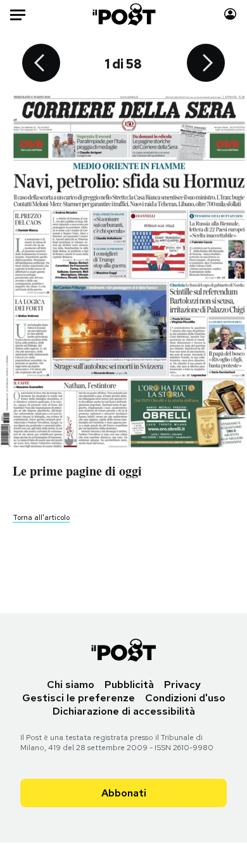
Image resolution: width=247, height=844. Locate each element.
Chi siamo (70, 684)
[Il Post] (123, 14)
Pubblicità (129, 684)
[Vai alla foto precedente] (41, 64)
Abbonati (123, 793)
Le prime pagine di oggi (77, 471)
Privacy (182, 684)
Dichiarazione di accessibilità (124, 711)
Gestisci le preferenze (78, 697)
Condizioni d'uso (185, 697)
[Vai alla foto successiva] (206, 64)
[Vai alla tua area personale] (230, 14)
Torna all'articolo (41, 517)
